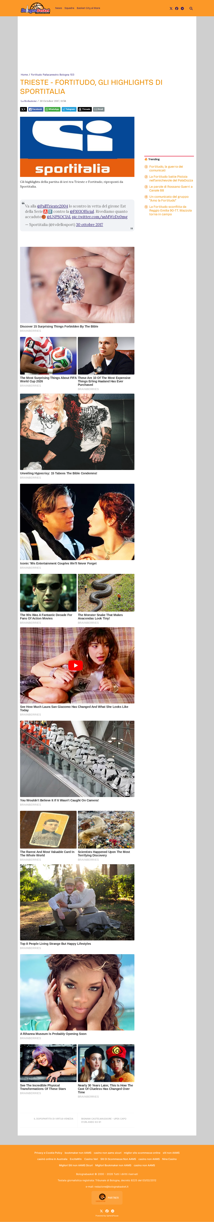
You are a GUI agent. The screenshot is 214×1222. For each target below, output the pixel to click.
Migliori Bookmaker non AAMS (113, 1165)
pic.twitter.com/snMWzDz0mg (100, 216)
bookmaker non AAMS (78, 1152)
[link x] (171, 8)
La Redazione (29, 100)
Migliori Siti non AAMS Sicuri (76, 1165)
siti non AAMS (171, 1152)
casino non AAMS (149, 1159)
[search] (191, 8)
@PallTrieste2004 (52, 206)
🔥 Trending (152, 159)
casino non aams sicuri (107, 1152)
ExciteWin (76, 1159)
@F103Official (82, 211)
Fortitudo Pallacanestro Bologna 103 (52, 74)
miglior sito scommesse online (142, 1152)
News (58, 8)
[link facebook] (177, 8)
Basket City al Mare (88, 8)
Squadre (69, 8)
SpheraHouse (112, 1215)
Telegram (70, 109)
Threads (86, 109)
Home (24, 74)
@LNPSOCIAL (59, 216)
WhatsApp (54, 109)
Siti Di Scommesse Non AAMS (118, 1159)
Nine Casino (169, 1159)
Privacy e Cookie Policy (48, 1152)
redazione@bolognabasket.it (111, 1186)
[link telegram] (182, 8)
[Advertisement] (107, 49)
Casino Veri (91, 1159)
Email (100, 109)
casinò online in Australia (52, 1159)
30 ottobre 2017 (89, 224)
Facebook (37, 109)
